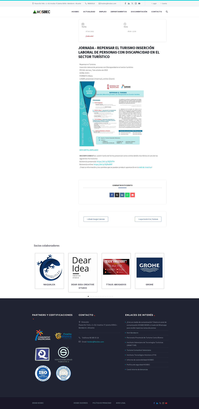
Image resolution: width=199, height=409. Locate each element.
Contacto (156, 12)
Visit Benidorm (132, 333)
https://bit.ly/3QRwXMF (103, 164)
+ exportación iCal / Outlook (148, 219)
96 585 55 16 (94, 337)
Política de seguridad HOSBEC (138, 364)
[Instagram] (136, 3)
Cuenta (164, 3)
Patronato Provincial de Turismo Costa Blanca (145, 337)
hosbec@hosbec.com (108, 3)
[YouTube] (139, 3)
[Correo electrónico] (132, 195)
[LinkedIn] (129, 3)
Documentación (139, 12)
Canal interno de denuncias (137, 369)
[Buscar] (166, 11)
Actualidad (89, 12)
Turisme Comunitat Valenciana (139, 350)
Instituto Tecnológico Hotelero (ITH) (141, 355)
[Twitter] (132, 3)
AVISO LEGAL (121, 403)
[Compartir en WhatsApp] (127, 195)
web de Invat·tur (145, 167)
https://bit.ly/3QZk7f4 (105, 161)
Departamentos (119, 12)
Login (155, 3)
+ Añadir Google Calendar (96, 219)
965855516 (91, 3)
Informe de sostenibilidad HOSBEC (140, 360)
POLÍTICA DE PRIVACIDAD (102, 403)
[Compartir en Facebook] (112, 195)
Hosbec (75, 12)
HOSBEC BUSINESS (81, 403)
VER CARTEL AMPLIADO (88, 150)
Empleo (103, 12)
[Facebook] (125, 3)
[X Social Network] (117, 195)
